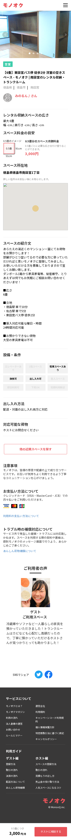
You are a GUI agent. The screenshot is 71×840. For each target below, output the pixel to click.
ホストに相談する (51, 831)
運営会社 (40, 706)
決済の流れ (12, 775)
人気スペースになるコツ (48, 787)
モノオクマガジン (15, 711)
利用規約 (40, 711)
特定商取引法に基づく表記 (50, 733)
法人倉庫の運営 (14, 723)
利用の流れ (12, 717)
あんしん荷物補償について (19, 551)
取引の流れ (12, 770)
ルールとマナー (14, 735)
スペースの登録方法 (46, 764)
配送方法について (15, 781)
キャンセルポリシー (46, 739)
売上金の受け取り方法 (47, 781)
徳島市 (21, 87)
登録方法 (10, 764)
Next (66, 35)
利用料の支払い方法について (21, 516)
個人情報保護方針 (45, 727)
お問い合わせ (13, 729)
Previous (5, 35)
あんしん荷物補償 (15, 787)
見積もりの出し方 (45, 775)
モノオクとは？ (14, 706)
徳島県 (7, 87)
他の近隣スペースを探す (36, 449)
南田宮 (34, 87)
